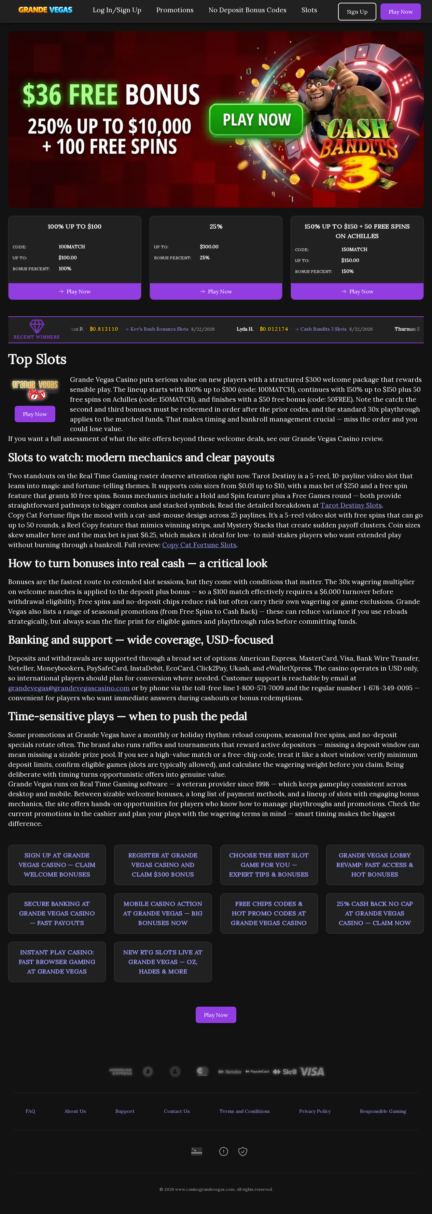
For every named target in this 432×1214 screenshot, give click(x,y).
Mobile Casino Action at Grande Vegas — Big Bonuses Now (163, 913)
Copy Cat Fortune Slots (199, 545)
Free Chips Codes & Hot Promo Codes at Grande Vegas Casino (269, 913)
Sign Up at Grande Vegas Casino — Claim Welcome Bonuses (57, 864)
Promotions (175, 10)
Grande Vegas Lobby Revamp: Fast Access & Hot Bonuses (374, 864)
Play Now (401, 11)
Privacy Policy (315, 1111)
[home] (45, 18)
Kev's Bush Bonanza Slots (144, 329)
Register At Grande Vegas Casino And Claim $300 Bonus (163, 864)
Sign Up (357, 11)
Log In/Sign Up (117, 10)
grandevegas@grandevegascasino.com (69, 688)
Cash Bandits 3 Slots (308, 329)
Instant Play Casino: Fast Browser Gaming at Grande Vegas (57, 961)
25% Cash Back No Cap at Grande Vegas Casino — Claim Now (375, 913)
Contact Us (177, 1111)
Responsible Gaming (383, 1111)
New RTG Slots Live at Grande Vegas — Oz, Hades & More (163, 961)
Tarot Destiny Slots (351, 505)
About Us (75, 1111)
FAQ (30, 1111)
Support (125, 1111)
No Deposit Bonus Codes (248, 10)
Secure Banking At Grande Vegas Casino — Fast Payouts (57, 913)
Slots (309, 10)
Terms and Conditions (245, 1111)
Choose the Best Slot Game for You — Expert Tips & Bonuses (269, 864)
